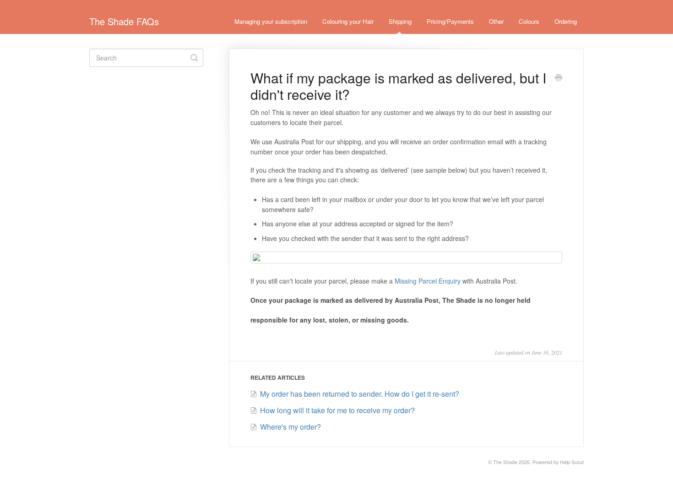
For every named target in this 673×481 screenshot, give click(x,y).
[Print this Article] (558, 78)
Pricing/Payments (450, 21)
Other (496, 21)
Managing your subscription (270, 21)
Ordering (565, 21)
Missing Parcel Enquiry (428, 280)
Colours (529, 21)
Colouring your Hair (348, 21)
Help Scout (572, 462)
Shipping (400, 21)
